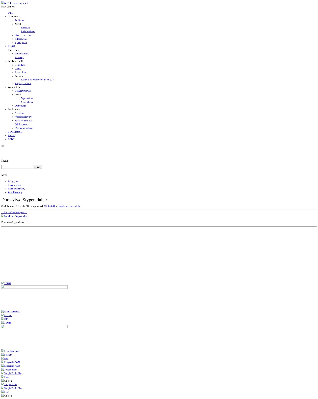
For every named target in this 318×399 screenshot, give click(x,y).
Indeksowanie (21, 39)
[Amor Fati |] (14, 3)
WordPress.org (15, 192)
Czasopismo (13, 16)
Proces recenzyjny (23, 117)
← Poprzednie (8, 212)
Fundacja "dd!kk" (16, 61)
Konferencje (13, 50)
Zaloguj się (13, 181)
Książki (11, 46)
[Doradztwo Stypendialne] (14, 216)
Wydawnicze (27, 98)
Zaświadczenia (15, 132)
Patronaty (19, 57)
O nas (10, 13)
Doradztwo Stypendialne (69, 206)
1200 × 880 (49, 206)
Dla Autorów (14, 109)
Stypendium (20, 72)
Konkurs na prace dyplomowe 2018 (37, 79)
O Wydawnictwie (23, 91)
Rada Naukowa (28, 31)
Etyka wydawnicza (23, 120)
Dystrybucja (20, 106)
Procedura (19, 113)
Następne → (21, 212)
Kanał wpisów (14, 185)
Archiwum (20, 20)
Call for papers (21, 124)
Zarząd (18, 68)
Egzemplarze (21, 42)
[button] (8, 6)
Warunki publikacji (23, 128)
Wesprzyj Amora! (23, 83)
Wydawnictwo (14, 87)
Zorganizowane (22, 53)
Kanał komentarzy (16, 188)
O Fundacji (20, 65)
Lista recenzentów (23, 35)
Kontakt (11, 135)
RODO (11, 139)
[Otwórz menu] (2, 145)
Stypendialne (27, 102)
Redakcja (25, 27)
